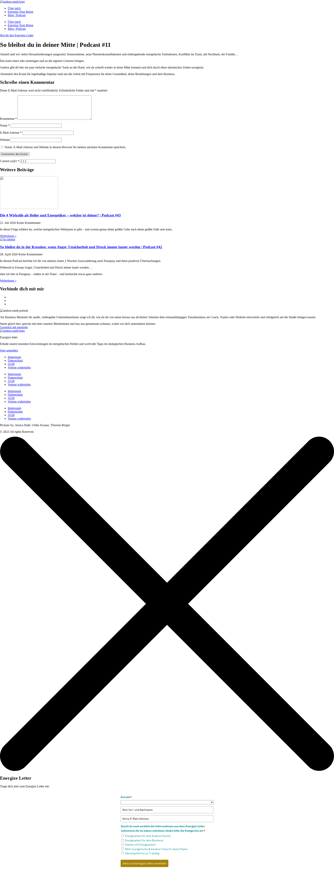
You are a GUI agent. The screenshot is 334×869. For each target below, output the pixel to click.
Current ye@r (9, 161)
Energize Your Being (20, 11)
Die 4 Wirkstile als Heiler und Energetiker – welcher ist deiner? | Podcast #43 (60, 215)
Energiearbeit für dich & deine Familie (148, 836)
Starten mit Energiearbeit (140, 844)
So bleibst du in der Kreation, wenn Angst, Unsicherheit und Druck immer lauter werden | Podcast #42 (81, 247)
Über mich (14, 8)
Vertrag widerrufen (19, 367)
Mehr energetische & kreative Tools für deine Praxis (156, 849)
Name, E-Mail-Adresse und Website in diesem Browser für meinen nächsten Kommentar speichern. (65, 147)
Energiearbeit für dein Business (144, 840)
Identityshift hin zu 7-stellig (142, 853)
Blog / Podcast (17, 15)
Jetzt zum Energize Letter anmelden (144, 863)
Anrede (126, 797)
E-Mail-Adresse (11, 132)
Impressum (14, 357)
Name (5, 125)
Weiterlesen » (8, 236)
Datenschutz (15, 360)
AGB (11, 364)
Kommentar (8, 118)
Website (5, 139)
